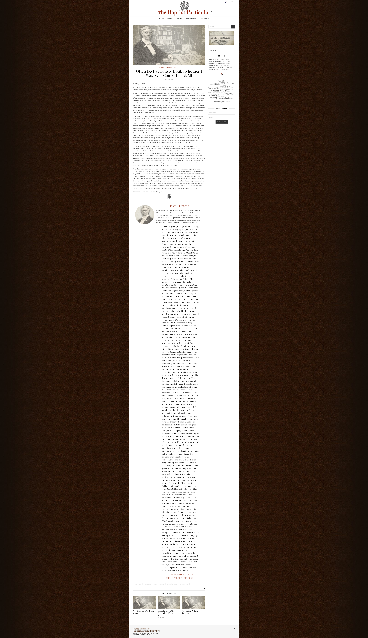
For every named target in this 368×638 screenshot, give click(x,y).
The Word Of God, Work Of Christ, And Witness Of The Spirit (220, 68)
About (169, 19)
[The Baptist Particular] (184, 8)
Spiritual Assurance (159, 584)
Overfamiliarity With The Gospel (143, 612)
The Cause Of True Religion (190, 612)
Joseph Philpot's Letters (169, 68)
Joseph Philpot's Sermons (179, 578)
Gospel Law (137, 584)
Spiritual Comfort (172, 584)
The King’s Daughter (214, 65)
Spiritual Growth (184, 584)
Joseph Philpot (179, 206)
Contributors (190, 19)
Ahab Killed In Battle (214, 63)
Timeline (178, 19)
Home (161, 19)
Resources (202, 19)
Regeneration (147, 584)
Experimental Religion (215, 59)
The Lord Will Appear (214, 61)
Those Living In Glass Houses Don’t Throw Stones (167, 613)
